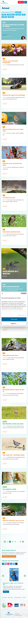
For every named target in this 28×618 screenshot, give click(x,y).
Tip (23, 14)
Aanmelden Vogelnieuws (9, 556)
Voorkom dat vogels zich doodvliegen (14, 95)
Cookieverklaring (17, 597)
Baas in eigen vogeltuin (11, 286)
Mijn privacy (10, 597)
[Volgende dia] (25, 585)
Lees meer (5, 35)
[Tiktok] (16, 564)
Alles (12, 12)
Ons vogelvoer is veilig (9, 489)
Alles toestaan (14, 319)
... (17, 541)
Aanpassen (13, 323)
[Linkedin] (11, 564)
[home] (6, 2)
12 (20, 541)
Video (4, 17)
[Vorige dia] (3, 585)
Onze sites (4, 597)
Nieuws (18, 12)
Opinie (18, 14)
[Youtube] (6, 564)
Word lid (6, 591)
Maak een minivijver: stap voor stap (13, 520)
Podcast (11, 17)
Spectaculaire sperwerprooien (11, 232)
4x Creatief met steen (9, 197)
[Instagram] (8, 564)
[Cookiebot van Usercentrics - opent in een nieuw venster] (21, 293)
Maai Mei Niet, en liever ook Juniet (13, 424)
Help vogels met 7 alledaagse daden (14, 455)
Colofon (24, 597)
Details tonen (21, 315)
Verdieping (10, 14)
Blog (4, 14)
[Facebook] (3, 564)
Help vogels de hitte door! (10, 355)
